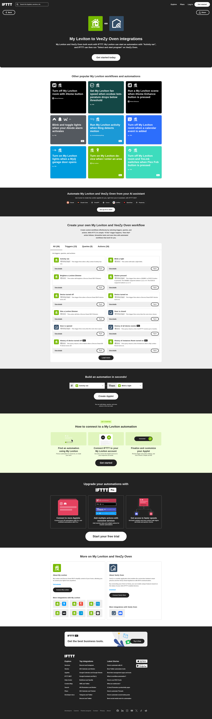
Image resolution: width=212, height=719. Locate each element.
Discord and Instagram (86, 665)
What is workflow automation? (116, 676)
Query (118, 328)
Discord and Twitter (85, 698)
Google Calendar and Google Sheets (90, 672)
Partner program (86, 710)
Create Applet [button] (106, 396)
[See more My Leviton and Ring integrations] (94, 604)
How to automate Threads (115, 691)
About (109, 710)
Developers (68, 710)
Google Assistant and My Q (87, 676)
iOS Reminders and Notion (87, 687)
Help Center (68, 680)
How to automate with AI (114, 665)
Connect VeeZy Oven (119, 595)
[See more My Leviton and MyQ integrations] (77, 613)
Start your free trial (106, 536)
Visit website (57, 584)
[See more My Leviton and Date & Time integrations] (94, 613)
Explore (174, 4)
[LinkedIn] (122, 710)
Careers (76, 710)
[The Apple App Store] (141, 661)
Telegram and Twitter (85, 694)
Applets (67, 672)
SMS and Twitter (84, 683)
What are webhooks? (113, 683)
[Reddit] (145, 710)
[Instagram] (127, 710)
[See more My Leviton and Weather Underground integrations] (61, 613)
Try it (100, 268)
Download (112, 589)
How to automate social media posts (118, 694)
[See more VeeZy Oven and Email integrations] (117, 613)
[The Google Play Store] (141, 666)
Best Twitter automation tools (116, 669)
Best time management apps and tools (119, 672)
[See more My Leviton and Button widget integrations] (77, 604)
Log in (190, 4)
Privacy (102, 710)
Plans (182, 4)
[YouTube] (131, 710)
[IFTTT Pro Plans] (138, 326)
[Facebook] (117, 710)
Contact (95, 710)
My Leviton (80, 39)
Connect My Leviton (62, 590)
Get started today (106, 57)
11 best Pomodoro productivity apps (118, 687)
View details (58, 268)
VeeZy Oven (107, 39)
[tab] (56, 246)
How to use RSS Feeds (114, 680)
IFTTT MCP (68, 676)
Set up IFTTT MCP (106, 209)
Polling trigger (66, 261)
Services (67, 665)
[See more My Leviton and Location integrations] (61, 604)
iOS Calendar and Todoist (87, 691)
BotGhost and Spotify (86, 680)
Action (118, 261)
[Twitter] (136, 710)
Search (67, 687)
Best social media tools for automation (119, 698)
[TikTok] (141, 710)
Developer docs (70, 694)
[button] (106, 463)
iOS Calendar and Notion (87, 669)
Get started (202, 4)
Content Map (69, 683)
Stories (67, 669)
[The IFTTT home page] (7, 4)
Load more (106, 358)
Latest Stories (113, 661)
